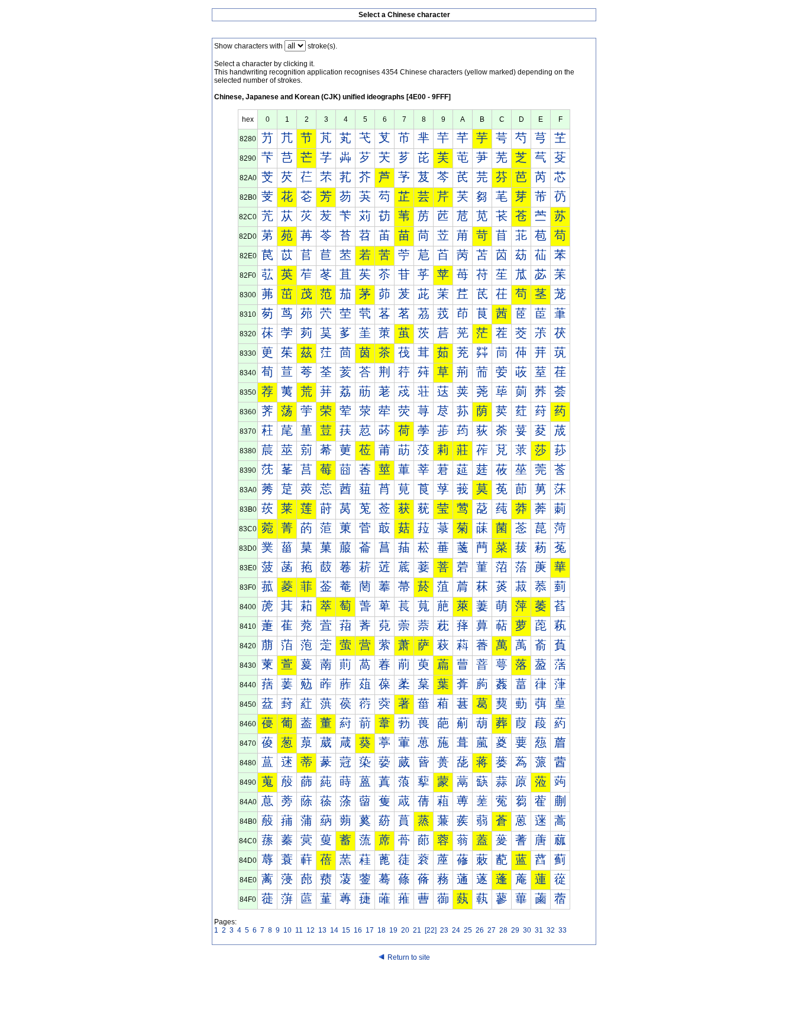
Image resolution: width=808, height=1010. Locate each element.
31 (539, 930)
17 (370, 930)
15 (346, 930)
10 (287, 930)
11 (299, 930)
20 (405, 930)
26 (480, 930)
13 (322, 930)
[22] (431, 930)
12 (310, 930)
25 (468, 930)
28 (503, 930)
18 (381, 930)
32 (551, 930)
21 (417, 930)
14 (334, 930)
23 (444, 930)
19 (393, 930)
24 (456, 930)
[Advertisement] (404, 987)
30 (527, 930)
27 (491, 930)
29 (515, 930)
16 (358, 930)
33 (562, 930)
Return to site (408, 957)
